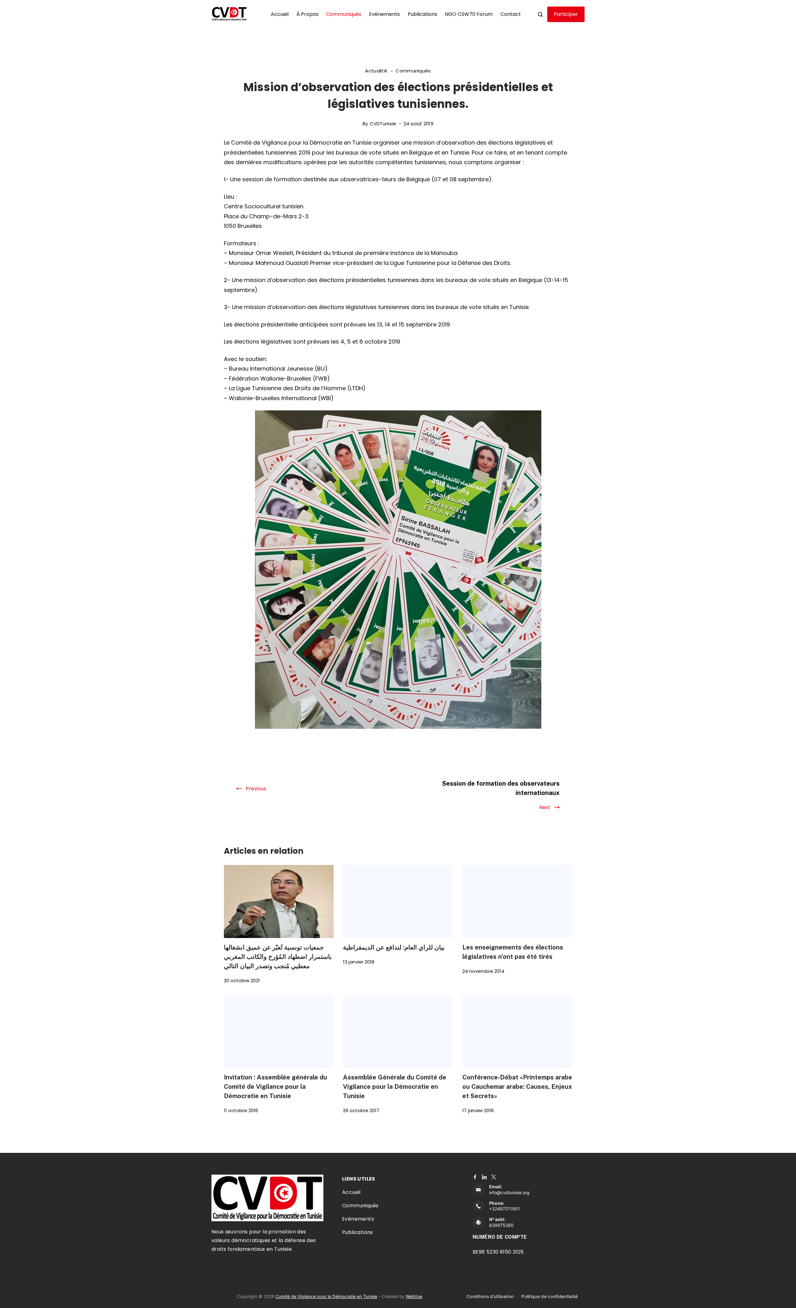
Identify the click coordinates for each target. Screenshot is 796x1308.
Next (544, 807)
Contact (510, 14)
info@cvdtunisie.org (509, 1192)
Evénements (384, 14)
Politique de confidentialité (549, 1296)
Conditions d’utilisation (490, 1296)
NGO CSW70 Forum (469, 14)
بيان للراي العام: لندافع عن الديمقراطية (394, 947)
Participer (566, 14)
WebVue (414, 1296)
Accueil (280, 14)
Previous (256, 788)
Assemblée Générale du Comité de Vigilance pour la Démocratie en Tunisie (394, 1086)
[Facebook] (475, 1177)
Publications (422, 14)
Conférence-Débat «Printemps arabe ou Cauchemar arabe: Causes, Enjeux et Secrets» (517, 1086)
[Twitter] (493, 1177)
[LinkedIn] (484, 1177)
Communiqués (343, 14)
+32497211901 (504, 1208)
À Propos (307, 14)
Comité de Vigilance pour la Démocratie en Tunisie (326, 1296)
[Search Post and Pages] (540, 14)
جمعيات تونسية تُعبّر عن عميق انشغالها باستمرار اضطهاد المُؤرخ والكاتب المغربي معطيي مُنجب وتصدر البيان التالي (278, 956)
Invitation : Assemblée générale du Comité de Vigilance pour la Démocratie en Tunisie (275, 1086)
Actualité (376, 70)
